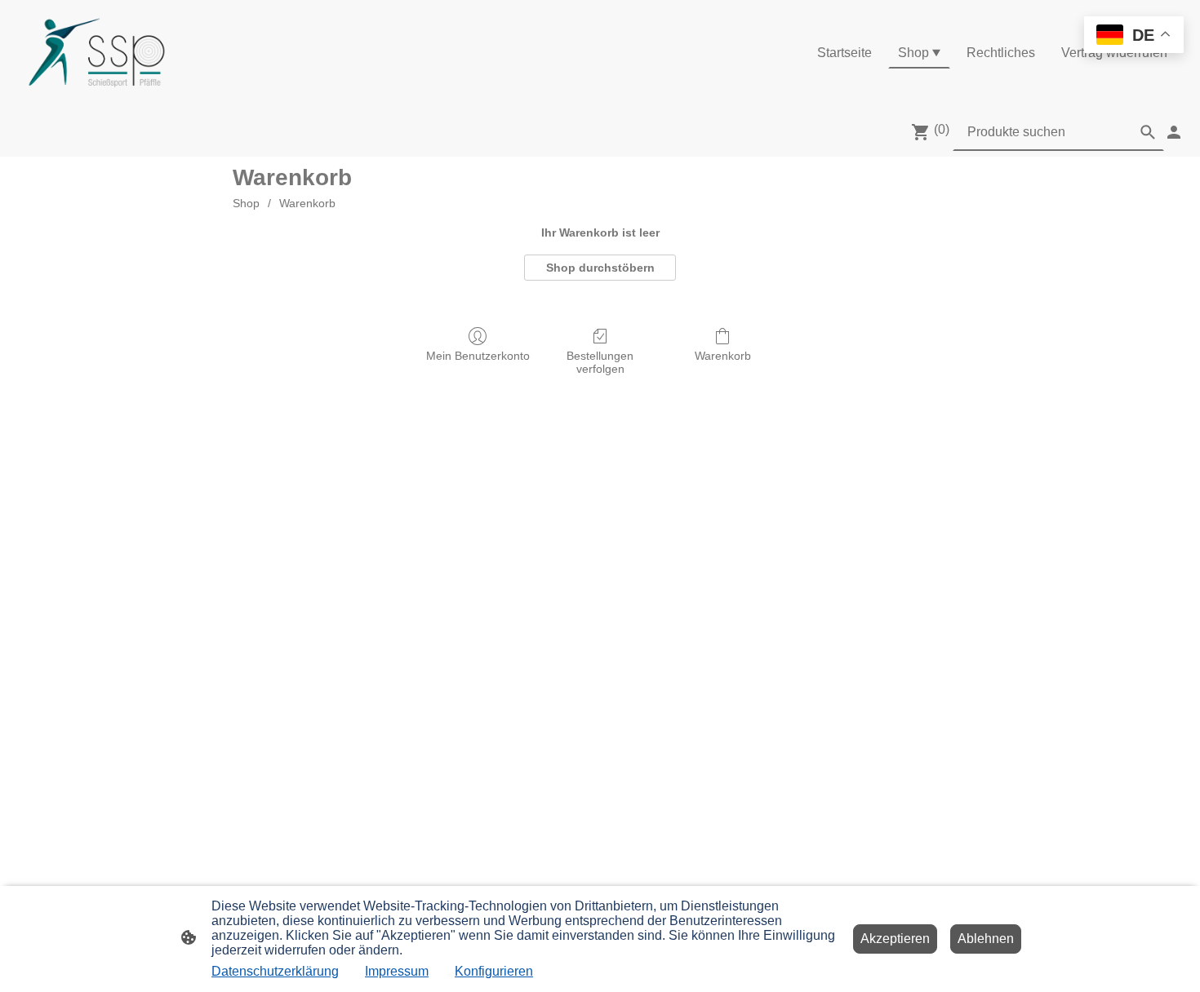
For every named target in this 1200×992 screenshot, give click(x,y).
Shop (246, 203)
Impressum (397, 971)
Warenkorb (307, 203)
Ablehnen (986, 939)
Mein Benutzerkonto (478, 355)
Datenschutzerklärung (275, 971)
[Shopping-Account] (1174, 132)
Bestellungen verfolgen (600, 362)
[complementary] (1134, 36)
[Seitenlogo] (96, 53)
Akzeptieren (895, 939)
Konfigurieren (494, 971)
